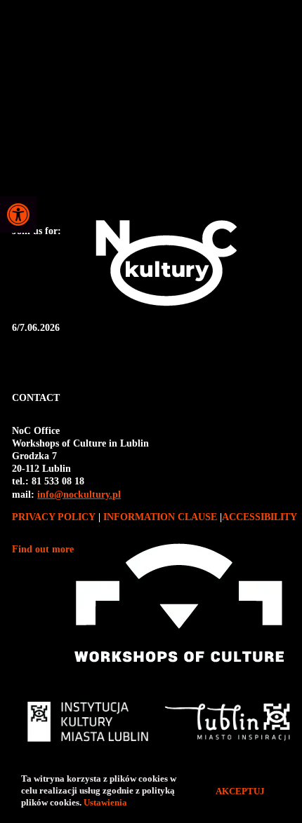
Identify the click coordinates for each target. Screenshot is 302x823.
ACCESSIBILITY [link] (259, 517)
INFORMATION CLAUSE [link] (160, 517)
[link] (18, 214)
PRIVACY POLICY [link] (55, 517)
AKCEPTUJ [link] (240, 791)
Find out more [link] (43, 549)
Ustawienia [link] (106, 802)
